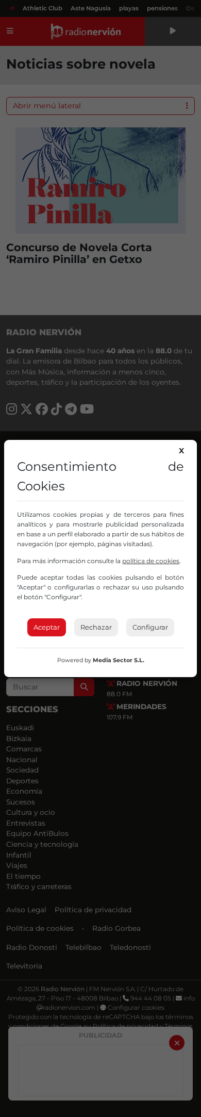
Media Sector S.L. (118, 660)
